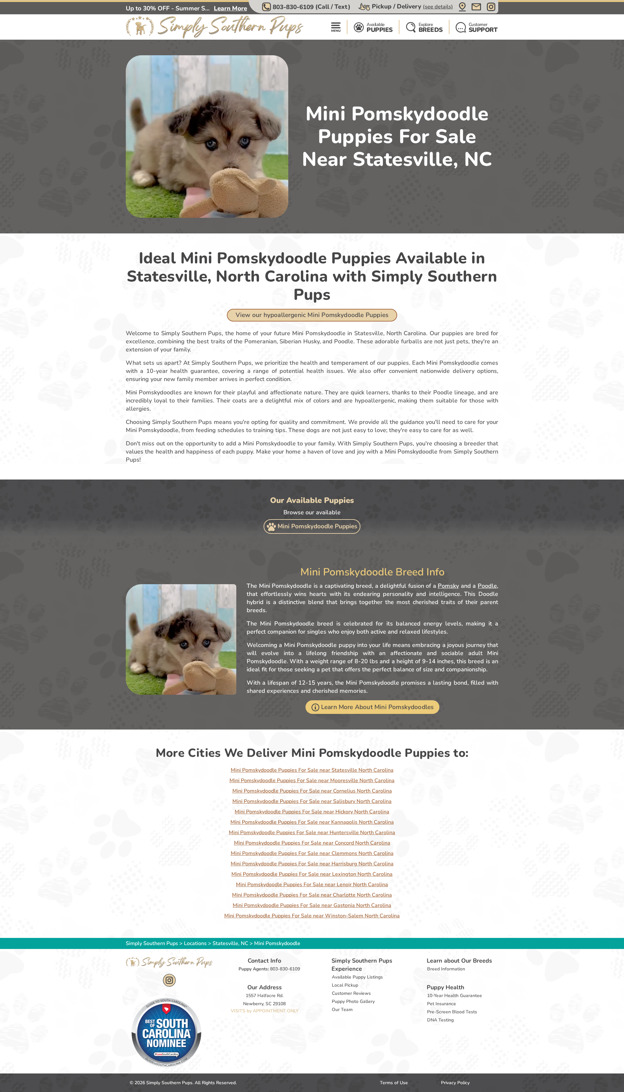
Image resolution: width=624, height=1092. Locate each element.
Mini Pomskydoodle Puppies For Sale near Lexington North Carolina (312, 874)
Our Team (342, 1009)
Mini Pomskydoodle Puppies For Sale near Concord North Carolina (312, 843)
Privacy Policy (455, 1083)
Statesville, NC (231, 943)
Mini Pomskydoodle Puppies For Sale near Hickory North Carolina (312, 811)
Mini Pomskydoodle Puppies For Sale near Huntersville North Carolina (312, 832)
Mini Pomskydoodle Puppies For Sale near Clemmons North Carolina (312, 853)
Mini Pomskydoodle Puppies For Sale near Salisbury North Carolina (312, 801)
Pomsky (448, 586)
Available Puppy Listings (357, 977)
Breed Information (446, 969)
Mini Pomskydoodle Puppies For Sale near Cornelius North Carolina (312, 791)
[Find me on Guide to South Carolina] (166, 1032)
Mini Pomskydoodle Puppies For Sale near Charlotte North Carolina (312, 895)
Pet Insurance (441, 1004)
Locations (195, 943)
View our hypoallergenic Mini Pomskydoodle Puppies (312, 315)
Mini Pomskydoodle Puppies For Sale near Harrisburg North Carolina (312, 863)
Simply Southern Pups (152, 943)
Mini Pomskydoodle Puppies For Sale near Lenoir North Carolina (312, 884)
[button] (307, 6)
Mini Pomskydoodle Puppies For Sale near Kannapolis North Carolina (312, 822)
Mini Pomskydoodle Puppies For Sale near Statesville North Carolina (312, 770)
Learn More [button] (230, 8)
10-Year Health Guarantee (454, 996)
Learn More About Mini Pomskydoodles (377, 707)
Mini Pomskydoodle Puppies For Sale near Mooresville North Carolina (312, 780)
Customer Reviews (351, 993)
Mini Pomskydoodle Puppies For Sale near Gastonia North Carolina (312, 905)
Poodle (487, 586)
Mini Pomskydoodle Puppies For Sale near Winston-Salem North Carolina (312, 915)
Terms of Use (394, 1083)
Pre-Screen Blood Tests (452, 1012)
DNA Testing (440, 1020)
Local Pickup (345, 985)
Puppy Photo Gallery (353, 1001)
